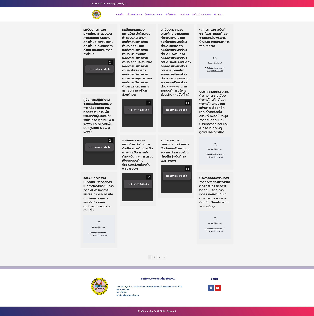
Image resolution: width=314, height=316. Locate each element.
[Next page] (164, 257)
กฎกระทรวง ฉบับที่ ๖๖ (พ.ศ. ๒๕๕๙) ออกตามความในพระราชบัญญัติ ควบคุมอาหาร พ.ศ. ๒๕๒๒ (214, 37)
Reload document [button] (214, 68)
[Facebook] (211, 288)
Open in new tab (216, 70)
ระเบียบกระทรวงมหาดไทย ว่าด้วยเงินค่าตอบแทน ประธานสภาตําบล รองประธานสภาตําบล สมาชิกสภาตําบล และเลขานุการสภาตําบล (98, 41)
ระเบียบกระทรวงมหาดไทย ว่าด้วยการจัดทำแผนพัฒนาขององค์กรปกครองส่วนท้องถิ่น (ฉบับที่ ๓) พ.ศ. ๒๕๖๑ (175, 150)
